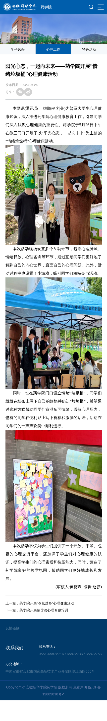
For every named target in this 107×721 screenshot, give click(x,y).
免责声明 (80, 686)
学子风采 (18, 49)
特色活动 (89, 49)
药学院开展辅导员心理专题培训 (43, 609)
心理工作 (53, 49)
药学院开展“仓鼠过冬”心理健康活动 (46, 603)
